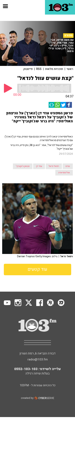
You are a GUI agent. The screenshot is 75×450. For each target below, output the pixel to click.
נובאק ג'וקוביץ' (22, 166)
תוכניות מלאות (54, 69)
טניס (68, 166)
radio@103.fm (37, 359)
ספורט (68, 35)
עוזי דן (39, 166)
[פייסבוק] (69, 105)
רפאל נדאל (54, 166)
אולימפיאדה (64, 172)
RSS (39, 69)
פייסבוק (28, 69)
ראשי (70, 69)
